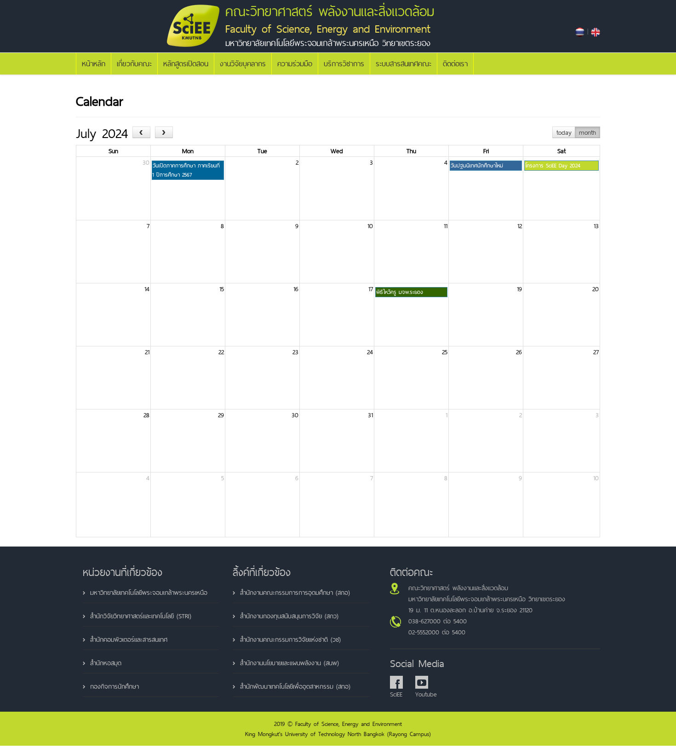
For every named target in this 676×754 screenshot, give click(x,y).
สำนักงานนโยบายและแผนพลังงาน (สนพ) (289, 662)
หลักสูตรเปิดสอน (185, 64)
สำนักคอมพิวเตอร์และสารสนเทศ (128, 639)
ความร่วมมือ (294, 64)
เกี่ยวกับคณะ (134, 64)
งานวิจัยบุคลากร (243, 64)
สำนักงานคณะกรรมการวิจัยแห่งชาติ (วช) (290, 639)
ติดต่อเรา (455, 64)
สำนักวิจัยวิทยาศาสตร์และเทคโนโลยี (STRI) (140, 616)
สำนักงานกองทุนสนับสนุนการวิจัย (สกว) (289, 616)
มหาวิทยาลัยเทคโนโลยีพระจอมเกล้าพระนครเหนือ (148, 592)
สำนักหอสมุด (105, 662)
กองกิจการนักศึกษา (114, 686)
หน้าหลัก (93, 64)
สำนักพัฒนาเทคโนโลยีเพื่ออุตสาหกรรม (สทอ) (295, 686)
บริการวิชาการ (344, 64)
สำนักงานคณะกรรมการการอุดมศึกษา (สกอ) (295, 592)
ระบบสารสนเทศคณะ (403, 64)
